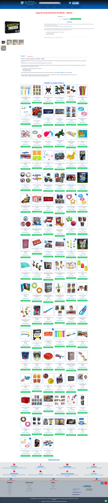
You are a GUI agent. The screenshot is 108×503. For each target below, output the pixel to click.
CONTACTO (70, 72)
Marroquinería (59, 7)
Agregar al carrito (66, 19)
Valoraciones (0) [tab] (30, 56)
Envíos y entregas (29, 488)
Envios (41, 473)
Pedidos (53, 486)
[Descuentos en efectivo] (53, 479)
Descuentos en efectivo (53, 480)
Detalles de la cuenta (53, 488)
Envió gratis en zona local (96, 480)
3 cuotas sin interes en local (11, 480)
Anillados (41, 466)
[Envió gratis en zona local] (97, 479)
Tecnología (76, 7)
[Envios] (41, 471)
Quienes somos (29, 484)
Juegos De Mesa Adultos (59, 37)
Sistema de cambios (29, 490)
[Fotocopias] (14, 465)
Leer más (48, 144)
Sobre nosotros (29, 482)
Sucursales (94, 473)
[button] (22, 17)
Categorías (9, 482)
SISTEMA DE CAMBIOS (60, 72)
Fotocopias (14, 466)
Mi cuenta (53, 484)
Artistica (30, 7)
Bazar (36, 7)
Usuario (53, 482)
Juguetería (43, 7)
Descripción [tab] (23, 56)
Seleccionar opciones (25, 101)
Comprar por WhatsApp (26, 103)
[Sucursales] (94, 471)
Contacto (29, 486)
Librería (51, 7)
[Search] (60, 3)
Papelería (68, 7)
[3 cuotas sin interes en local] (11, 479)
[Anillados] (41, 465)
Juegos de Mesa (49, 37)
